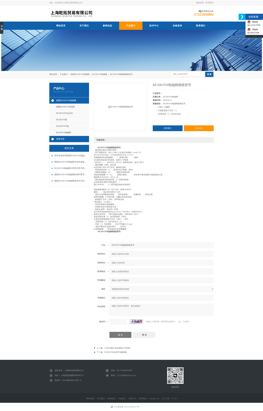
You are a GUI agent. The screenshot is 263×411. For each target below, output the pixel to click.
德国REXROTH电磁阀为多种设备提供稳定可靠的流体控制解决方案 (70, 162)
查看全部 (60, 139)
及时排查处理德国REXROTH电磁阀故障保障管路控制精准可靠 (70, 155)
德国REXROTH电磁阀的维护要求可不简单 (70, 174)
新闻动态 (107, 25)
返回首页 (200, 3)
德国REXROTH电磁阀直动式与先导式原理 (70, 181)
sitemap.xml (154, 399)
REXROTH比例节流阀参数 (115, 352)
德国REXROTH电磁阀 (80, 74)
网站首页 (61, 25)
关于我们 (84, 25)
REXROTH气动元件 (64, 113)
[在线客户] (242, 17)
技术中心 (154, 25)
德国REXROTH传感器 (65, 107)
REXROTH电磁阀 (99, 74)
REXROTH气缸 (62, 126)
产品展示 (130, 25)
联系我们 (209, 3)
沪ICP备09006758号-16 (72, 380)
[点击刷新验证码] (136, 321)
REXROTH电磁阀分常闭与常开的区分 (70, 168)
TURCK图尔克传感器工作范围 (117, 348)
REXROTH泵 (61, 120)
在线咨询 (177, 25)
